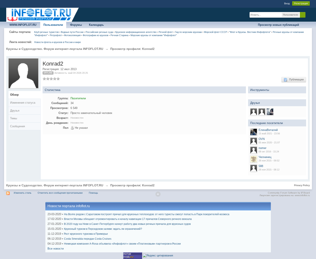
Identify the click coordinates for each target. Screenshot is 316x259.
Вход (287, 3)
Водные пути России (72, 32)
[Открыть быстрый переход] (306, 25)
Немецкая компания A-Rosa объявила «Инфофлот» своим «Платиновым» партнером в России (122, 243)
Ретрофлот (56, 35)
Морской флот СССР (215, 32)
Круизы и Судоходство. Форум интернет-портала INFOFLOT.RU (54, 185)
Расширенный (308, 14)
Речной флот (166, 32)
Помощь (93, 193)
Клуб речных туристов (46, 32)
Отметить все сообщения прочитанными (60, 193)
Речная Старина (119, 35)
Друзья (14, 110)
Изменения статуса (22, 102)
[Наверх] (158, 194)
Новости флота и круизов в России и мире (57, 42)
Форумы (76, 24)
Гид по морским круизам (188, 32)
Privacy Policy (302, 185)
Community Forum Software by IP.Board (289, 193)
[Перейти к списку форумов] (42, 14)
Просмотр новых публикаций (278, 24)
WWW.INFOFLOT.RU (22, 24)
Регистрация (301, 3)
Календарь (96, 24)
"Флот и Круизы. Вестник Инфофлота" (250, 32)
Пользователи (53, 24)
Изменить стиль (22, 193)
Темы (13, 118)
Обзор (14, 94)
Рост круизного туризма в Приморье (86, 233)
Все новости (56, 248)
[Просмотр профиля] (253, 132)
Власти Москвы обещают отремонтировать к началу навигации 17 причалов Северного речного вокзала (128, 219)
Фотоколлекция (72, 35)
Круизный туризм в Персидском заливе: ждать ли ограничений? (103, 228)
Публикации (295, 79)
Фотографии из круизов (95, 35)
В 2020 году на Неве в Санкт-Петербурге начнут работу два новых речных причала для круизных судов (127, 223)
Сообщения (17, 126)
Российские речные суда (99, 32)
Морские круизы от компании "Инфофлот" (153, 35)
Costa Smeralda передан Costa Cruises (87, 238)
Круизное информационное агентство (135, 32)
